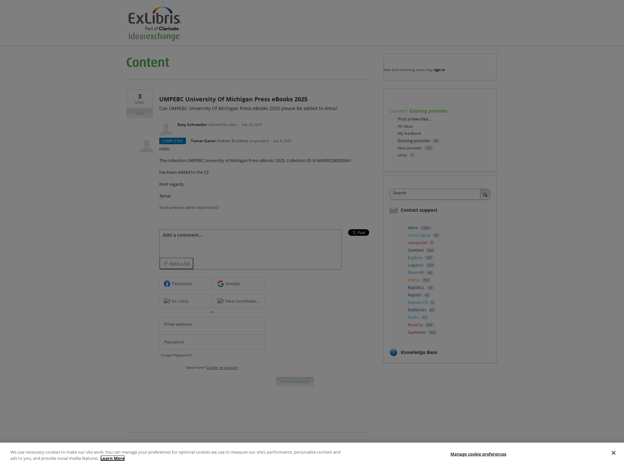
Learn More (112, 458)
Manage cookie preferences (478, 454)
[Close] (613, 453)
